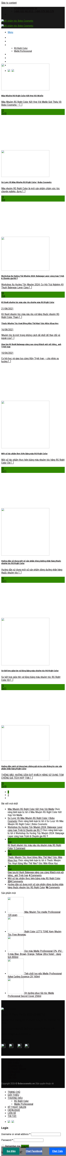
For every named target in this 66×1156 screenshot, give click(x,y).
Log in (25, 1146)
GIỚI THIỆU (13, 41)
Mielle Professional (23, 51)
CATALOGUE (14, 57)
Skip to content (9, 2)
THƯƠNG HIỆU (15, 44)
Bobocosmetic (8, 1086)
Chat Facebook (34, 1151)
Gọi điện (11, 1151)
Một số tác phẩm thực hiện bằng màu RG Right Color (34, 878)
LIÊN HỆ (12, 61)
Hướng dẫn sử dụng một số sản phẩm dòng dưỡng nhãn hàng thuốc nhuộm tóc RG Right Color (35, 886)
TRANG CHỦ (14, 37)
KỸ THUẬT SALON (17, 54)
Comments (35, 875)
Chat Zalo (57, 1151)
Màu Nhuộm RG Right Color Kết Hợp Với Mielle (31, 809)
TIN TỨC (12, 1077)
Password (7, 1140)
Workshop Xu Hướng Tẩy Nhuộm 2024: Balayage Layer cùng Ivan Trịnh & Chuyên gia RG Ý (35, 829)
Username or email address (15, 1134)
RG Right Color (21, 48)
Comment (19, 848)
